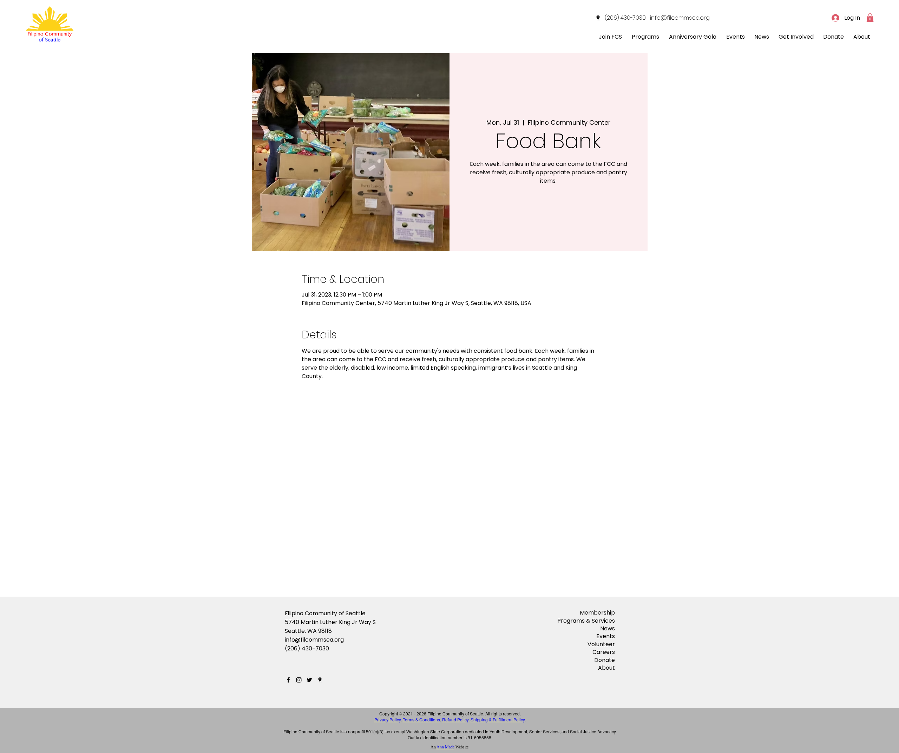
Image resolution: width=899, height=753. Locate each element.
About (606, 668)
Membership (597, 613)
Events (605, 636)
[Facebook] (288, 679)
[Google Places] (598, 17)
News (607, 628)
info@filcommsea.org (314, 640)
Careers (603, 652)
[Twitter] (309, 679)
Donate (604, 660)
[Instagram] (298, 679)
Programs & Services (586, 621)
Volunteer (601, 644)
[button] (870, 17)
